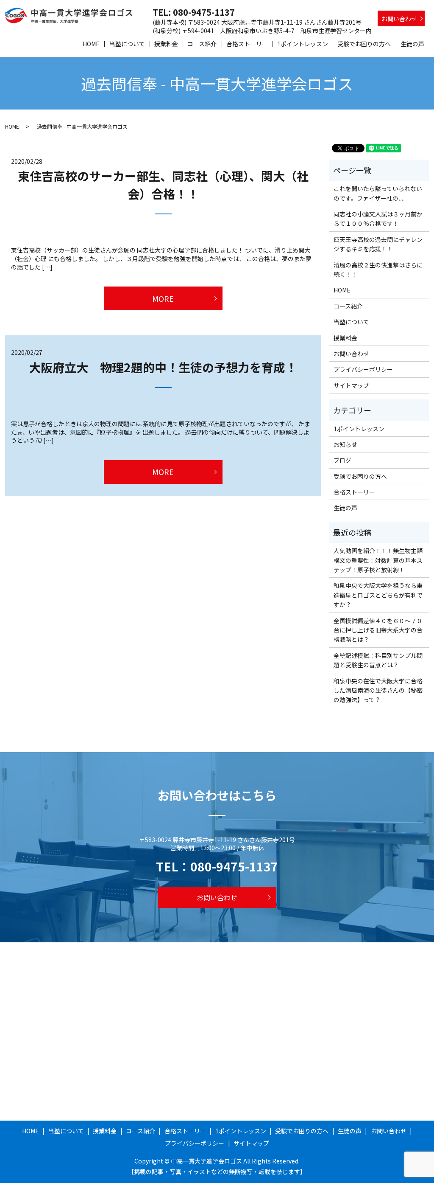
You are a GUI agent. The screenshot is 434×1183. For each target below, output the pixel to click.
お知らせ (345, 444)
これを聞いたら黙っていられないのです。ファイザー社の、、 (378, 193)
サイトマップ (351, 385)
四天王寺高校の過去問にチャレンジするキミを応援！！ (378, 244)
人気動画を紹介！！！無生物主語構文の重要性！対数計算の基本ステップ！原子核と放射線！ (378, 560)
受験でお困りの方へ (364, 43)
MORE (163, 298)
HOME (91, 43)
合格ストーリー (247, 43)
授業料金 (166, 43)
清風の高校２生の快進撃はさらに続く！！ (378, 269)
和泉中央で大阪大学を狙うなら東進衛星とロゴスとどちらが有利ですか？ (378, 595)
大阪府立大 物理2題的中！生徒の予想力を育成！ (163, 367)
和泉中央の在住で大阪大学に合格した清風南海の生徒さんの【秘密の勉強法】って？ (378, 690)
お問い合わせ (399, 18)
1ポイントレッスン (302, 43)
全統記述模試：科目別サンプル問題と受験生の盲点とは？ (378, 660)
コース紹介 (202, 43)
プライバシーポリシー (363, 369)
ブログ (342, 460)
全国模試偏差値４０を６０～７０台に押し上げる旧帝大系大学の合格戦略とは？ (378, 630)
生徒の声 (412, 43)
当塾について (127, 43)
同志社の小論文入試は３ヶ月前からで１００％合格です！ (378, 219)
